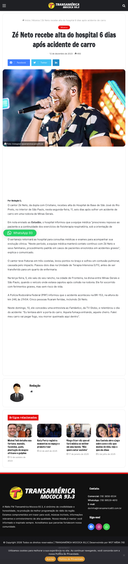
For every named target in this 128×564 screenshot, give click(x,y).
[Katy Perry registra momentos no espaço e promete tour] (49, 431)
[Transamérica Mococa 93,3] (64, 5)
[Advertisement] (68, 175)
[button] (19, 233)
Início (27, 20)
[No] (124, 555)
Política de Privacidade (71, 559)
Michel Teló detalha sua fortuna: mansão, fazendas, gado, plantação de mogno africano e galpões (20, 447)
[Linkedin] (56, 62)
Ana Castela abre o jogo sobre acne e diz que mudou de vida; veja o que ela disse (108, 445)
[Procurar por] (124, 6)
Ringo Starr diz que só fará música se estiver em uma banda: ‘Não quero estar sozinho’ (77, 445)
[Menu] (4, 6)
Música (36, 20)
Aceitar (50, 559)
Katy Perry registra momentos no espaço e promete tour (48, 444)
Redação (35, 385)
